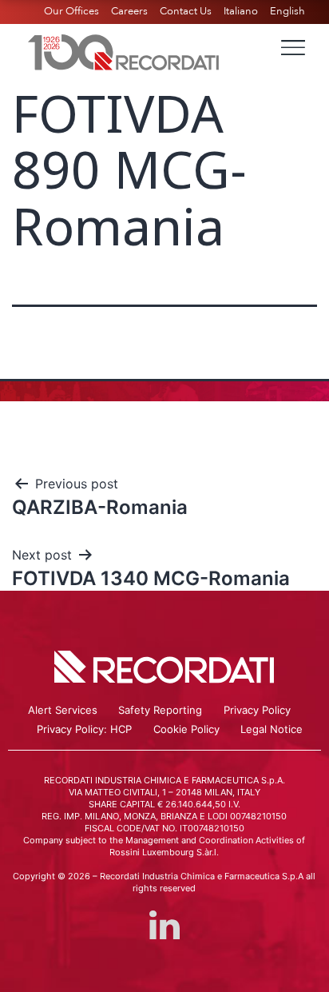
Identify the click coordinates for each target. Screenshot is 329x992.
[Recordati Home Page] (124, 50)
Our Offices (71, 11)
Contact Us (186, 11)
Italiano (241, 11)
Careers (129, 11)
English (287, 11)
